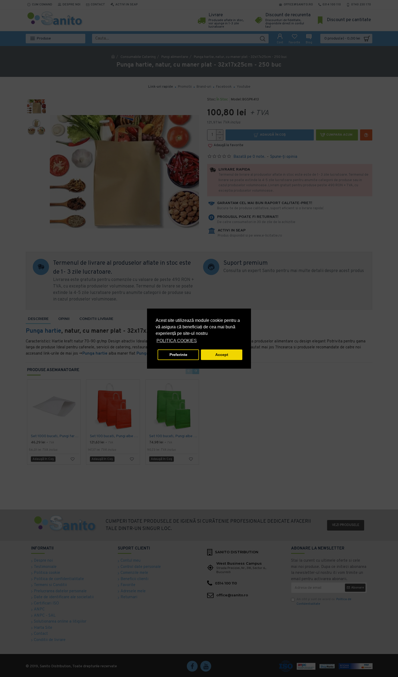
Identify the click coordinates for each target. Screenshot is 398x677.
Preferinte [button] (178, 354)
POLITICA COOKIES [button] (176, 340)
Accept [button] (221, 354)
